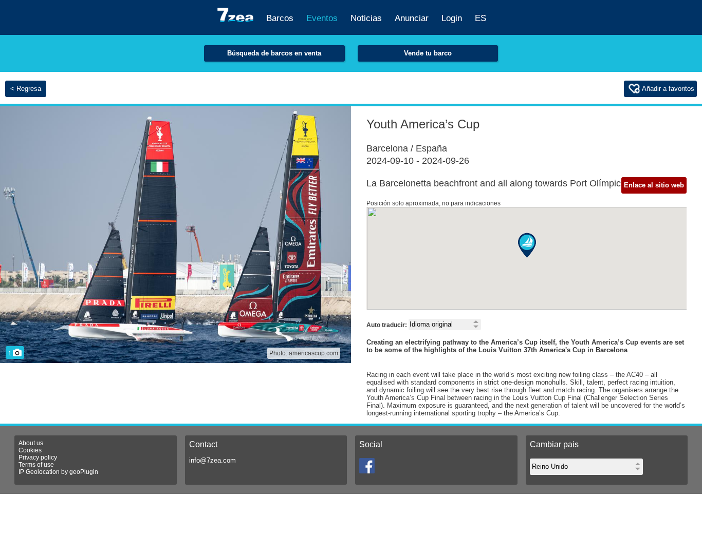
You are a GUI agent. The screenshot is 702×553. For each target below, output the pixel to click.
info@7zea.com (212, 460)
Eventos (322, 18)
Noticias (366, 18)
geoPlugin (83, 471)
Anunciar (412, 18)
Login (451, 18)
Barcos (279, 18)
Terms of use (36, 464)
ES (480, 18)
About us (31, 443)
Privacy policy (38, 457)
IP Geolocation (39, 471)
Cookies (30, 450)
